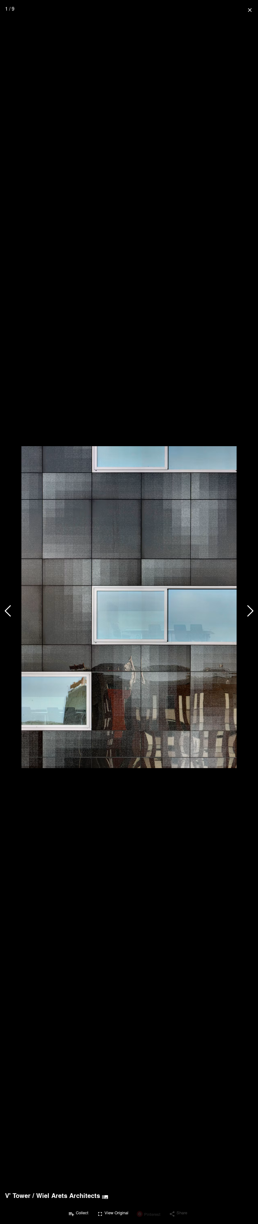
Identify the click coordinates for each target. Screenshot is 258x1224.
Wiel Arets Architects (68, 1195)
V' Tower (18, 1195)
